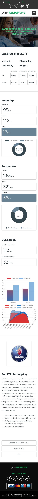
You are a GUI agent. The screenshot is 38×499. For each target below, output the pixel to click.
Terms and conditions (29, 496)
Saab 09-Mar (19, 449)
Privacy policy (6, 496)
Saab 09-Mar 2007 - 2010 (19, 443)
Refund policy (16, 496)
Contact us (26, 494)
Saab (19, 454)
